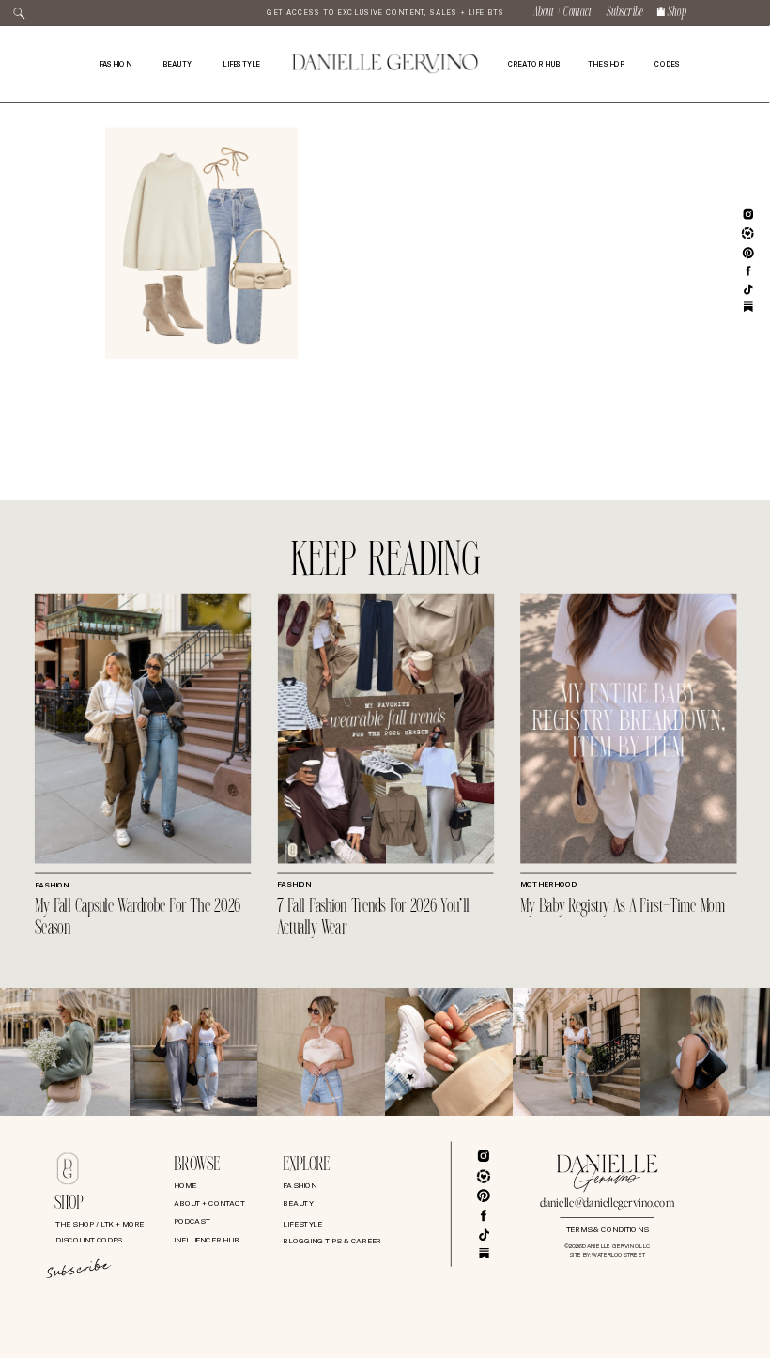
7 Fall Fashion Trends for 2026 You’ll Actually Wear (373, 918)
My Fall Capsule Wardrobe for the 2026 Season (138, 918)
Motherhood (548, 884)
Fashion (52, 885)
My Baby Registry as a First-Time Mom (622, 907)
